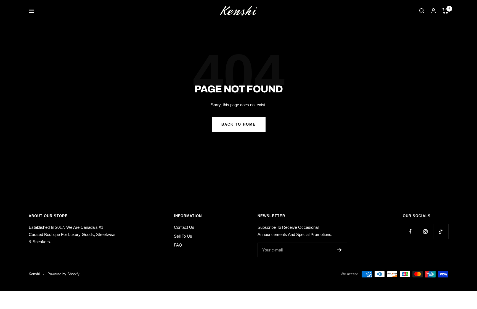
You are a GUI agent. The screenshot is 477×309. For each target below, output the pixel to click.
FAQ (178, 245)
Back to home (238, 124)
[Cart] (445, 11)
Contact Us (184, 227)
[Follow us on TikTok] (440, 231)
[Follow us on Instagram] (425, 231)
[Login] (433, 10)
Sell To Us (183, 236)
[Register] (339, 250)
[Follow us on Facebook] (410, 231)
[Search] (421, 10)
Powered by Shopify (63, 274)
